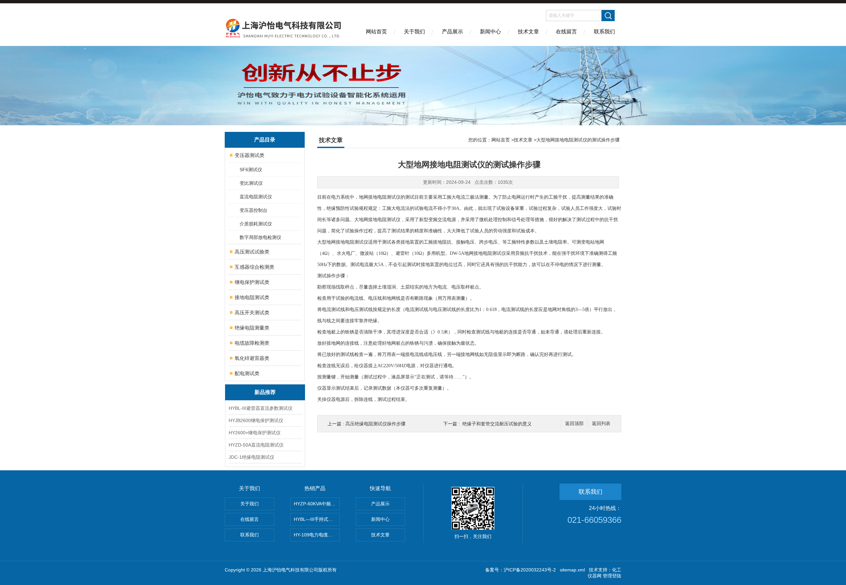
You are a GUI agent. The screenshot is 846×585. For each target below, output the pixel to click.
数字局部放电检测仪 (260, 237)
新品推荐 (265, 392)
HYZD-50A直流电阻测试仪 (256, 445)
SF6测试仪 (251, 169)
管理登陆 (612, 575)
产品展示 (452, 31)
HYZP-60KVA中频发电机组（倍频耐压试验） (317, 503)
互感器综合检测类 (254, 267)
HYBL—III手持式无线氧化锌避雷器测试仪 (317, 519)
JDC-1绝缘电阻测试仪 (251, 457)
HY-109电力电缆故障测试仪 (317, 534)
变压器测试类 (249, 155)
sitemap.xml (572, 569)
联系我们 (604, 31)
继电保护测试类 (252, 282)
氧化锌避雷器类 (252, 358)
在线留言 (566, 31)
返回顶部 (574, 423)
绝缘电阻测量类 (252, 328)
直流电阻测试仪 (256, 196)
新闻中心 (490, 31)
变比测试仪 (251, 183)
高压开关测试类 (252, 312)
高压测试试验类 (252, 251)
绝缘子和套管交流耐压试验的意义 (497, 423)
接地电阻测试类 (252, 297)
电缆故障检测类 (252, 343)
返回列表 (601, 423)
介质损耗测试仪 (256, 223)
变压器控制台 (253, 210)
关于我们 (414, 31)
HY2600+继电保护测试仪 (255, 432)
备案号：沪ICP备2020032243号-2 (520, 569)
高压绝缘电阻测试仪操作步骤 (375, 423)
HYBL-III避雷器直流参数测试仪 (260, 408)
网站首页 (376, 31)
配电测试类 (247, 373)
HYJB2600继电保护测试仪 (256, 420)
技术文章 (528, 31)
